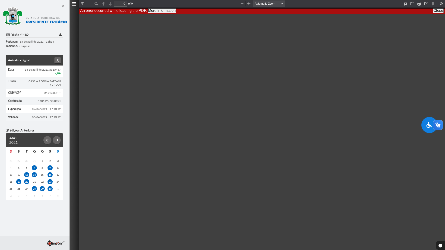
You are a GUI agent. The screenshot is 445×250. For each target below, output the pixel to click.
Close (438, 10)
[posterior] (57, 140)
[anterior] (47, 140)
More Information (162, 10)
